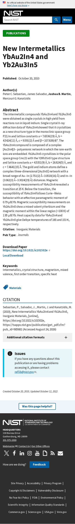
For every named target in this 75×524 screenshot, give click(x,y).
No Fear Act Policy (19, 497)
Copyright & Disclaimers (22, 490)
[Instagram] (29, 453)
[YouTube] (37, 453)
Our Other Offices (40, 446)
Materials (15, 288)
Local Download (13, 255)
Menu (67, 20)
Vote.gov (62, 512)
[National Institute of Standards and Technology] (28, 422)
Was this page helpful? (37, 406)
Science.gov (34, 512)
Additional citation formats (25, 337)
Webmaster (9, 446)
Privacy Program (52, 483)
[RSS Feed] (53, 453)
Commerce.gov (17, 512)
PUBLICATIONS (16, 33)
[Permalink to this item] (19, 90)
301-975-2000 (9, 440)
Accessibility (33, 483)
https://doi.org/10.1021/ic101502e (25, 250)
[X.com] (6, 453)
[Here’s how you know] (37, 4)
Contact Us (24, 446)
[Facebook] (14, 453)
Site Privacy (17, 483)
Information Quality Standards (48, 504)
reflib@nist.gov (24, 372)
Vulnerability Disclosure (50, 490)
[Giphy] (45, 453)
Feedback (39, 464)
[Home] (13, 13)
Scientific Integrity (18, 504)
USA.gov (49, 512)
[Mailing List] (60, 453)
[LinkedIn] (22, 453)
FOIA (34, 497)
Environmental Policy (52, 497)
